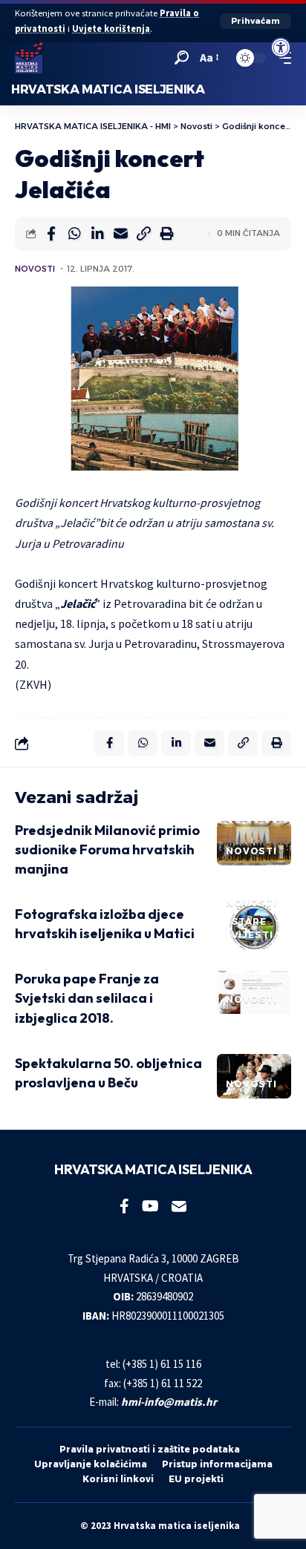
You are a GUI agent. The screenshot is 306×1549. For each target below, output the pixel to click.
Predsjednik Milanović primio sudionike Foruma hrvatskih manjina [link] (107, 849)
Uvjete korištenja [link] (111, 28)
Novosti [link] (35, 268)
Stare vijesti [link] (252, 928)
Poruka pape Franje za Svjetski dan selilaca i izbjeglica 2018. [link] (87, 998)
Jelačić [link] (77, 603)
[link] (280, 47)
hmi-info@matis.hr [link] (169, 1402)
